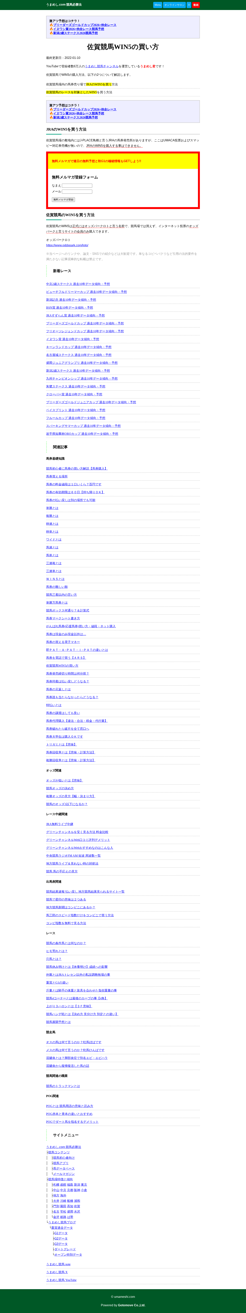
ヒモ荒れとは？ (57, 951)
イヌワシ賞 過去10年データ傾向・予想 (72, 339)
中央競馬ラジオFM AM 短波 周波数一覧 (73, 855)
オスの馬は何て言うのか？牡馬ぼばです (73, 1042)
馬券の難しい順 (57, 586)
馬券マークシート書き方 (63, 618)
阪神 (77, 1190)
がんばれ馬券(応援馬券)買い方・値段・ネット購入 (81, 626)
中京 (63, 1190)
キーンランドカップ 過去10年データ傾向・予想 (78, 347)
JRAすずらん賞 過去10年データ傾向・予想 (75, 315)
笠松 (63, 1211)
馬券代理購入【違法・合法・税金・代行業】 (77, 720)
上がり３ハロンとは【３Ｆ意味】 (69, 1006)
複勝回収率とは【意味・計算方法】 (70, 760)
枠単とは (52, 531)
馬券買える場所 (57, 476)
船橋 (70, 1200)
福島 (70, 1184)
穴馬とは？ (54, 959)
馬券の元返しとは (58, 689)
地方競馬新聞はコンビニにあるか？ (70, 907)
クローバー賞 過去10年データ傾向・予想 (74, 394)
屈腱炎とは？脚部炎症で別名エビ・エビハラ (77, 1058)
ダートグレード (65, 1249)
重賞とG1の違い (57, 982)
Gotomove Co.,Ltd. (131, 1305)
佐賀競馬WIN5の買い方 (62, 665)
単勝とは (52, 508)
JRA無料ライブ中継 (59, 824)
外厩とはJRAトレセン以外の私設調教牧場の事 (78, 974)
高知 (70, 1206)
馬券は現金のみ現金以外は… (66, 634)
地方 (56, 1195)
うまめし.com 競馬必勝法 (64, 4)
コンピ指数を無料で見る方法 (66, 923)
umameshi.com (124, 1296)
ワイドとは (54, 539)
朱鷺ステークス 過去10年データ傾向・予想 (75, 386)
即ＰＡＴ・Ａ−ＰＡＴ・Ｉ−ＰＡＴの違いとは (77, 650)
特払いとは (54, 705)
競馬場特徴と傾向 (60, 1179)
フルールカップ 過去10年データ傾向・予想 (75, 418)
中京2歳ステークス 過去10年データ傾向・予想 (78, 284)
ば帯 (70, 1217)
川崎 (63, 1200)
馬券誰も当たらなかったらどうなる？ (72, 697)
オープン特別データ (68, 1254)
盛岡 (70, 1211)
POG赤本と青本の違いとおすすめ (69, 1114)
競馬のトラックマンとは (63, 1086)
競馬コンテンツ (59, 1152)
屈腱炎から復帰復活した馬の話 (67, 1065)
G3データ (61, 1244)
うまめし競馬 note (58, 1264)
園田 (63, 1206)
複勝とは (52, 515)
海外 (63, 1195)
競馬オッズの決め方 (60, 788)
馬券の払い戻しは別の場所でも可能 (70, 500)
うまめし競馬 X (57, 1272)
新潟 (77, 1184)
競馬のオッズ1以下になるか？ (67, 804)
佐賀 (77, 1206)
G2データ (61, 1238)
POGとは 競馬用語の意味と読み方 (69, 1106)
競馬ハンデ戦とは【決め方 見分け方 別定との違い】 (82, 1014)
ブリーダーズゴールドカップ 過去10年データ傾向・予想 (85, 323)
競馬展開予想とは (58, 1022)
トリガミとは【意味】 (61, 744)
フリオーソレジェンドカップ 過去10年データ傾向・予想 (85, 331)
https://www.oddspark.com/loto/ (67, 245)
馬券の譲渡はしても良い (63, 713)
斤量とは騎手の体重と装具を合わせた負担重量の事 (81, 990)
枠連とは (52, 523)
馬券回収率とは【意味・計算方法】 (70, 752)
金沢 (56, 1217)
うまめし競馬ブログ (62, 1222)
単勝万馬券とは (57, 602)
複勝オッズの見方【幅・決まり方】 (70, 796)
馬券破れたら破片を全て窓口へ (67, 728)
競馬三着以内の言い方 (61, 594)
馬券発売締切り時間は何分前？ (67, 673)
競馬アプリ (61, 1163)
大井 (56, 1200)
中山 (56, 1190)
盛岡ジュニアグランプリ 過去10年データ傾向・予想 (82, 362)
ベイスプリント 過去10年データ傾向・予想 (75, 410)
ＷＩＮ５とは (55, 579)
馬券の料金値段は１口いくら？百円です (73, 484)
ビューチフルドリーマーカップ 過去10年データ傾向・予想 (86, 291)
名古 (56, 1211)
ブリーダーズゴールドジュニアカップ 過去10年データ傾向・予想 (91, 402)
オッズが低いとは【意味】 (64, 780)
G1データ (61, 1233)
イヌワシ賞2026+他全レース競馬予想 (78, 29)
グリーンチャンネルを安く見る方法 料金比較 (77, 832)
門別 (56, 1206)
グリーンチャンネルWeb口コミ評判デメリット (78, 839)
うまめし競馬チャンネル (102, 66)
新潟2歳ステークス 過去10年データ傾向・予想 (78, 370)
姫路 (63, 1217)
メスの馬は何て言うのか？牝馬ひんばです (75, 1050)
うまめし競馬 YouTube (61, 1280)
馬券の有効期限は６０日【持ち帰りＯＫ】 (75, 492)
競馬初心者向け (64, 1157)
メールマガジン (64, 1174)
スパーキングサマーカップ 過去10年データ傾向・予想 (83, 425)
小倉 (84, 1190)
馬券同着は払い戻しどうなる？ (67, 681)
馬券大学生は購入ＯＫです (64, 736)
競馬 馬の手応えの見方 (62, 871)
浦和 (77, 1200)
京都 (70, 1190)
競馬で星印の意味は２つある (66, 899)
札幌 (56, 1184)
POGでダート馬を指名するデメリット (72, 1121)
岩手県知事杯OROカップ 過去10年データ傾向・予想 (82, 433)
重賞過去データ (62, 1227)
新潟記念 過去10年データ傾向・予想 (71, 299)
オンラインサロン (174, 4)
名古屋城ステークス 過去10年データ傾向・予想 (78, 355)
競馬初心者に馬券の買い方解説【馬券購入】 (77, 468)
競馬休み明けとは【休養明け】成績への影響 (77, 966)
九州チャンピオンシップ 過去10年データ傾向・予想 (82, 378)
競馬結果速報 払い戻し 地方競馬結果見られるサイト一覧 (85, 891)
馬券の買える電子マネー (63, 642)
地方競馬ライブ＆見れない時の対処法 (72, 863)
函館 (63, 1184)
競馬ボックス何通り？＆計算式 (67, 610)
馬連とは (52, 547)
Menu (158, 4)
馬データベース (64, 1168)
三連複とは (54, 563)
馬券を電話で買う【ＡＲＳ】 (66, 657)
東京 (84, 1184)
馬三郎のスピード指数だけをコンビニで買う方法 (80, 915)
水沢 (77, 1211)
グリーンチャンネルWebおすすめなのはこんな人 (79, 847)
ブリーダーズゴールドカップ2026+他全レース (84, 25)
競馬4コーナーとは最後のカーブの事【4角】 (77, 998)
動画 (196, 4)
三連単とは (54, 571)
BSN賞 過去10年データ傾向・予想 (69, 307)
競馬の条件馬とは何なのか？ (66, 943)
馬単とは (52, 555)
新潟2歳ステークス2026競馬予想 (75, 33)
